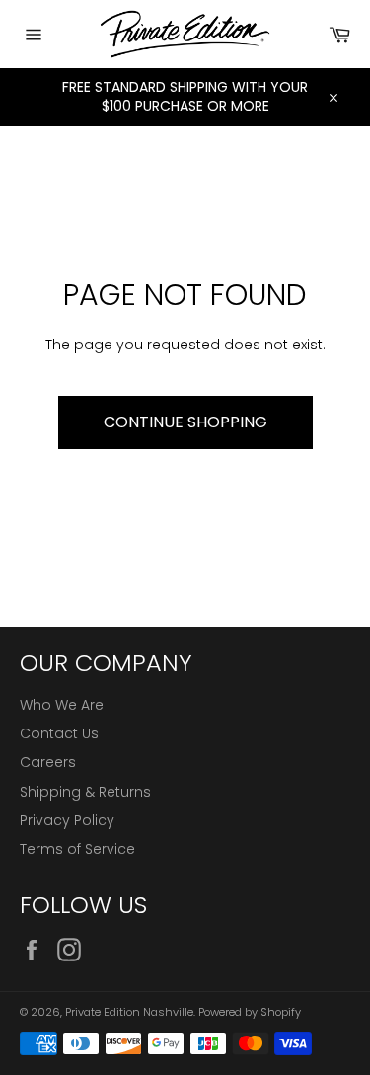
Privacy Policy (67, 820)
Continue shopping (185, 422)
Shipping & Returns (85, 792)
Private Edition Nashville (129, 1012)
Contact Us (59, 733)
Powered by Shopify (249, 1012)
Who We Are (62, 705)
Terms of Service (77, 849)
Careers (48, 762)
